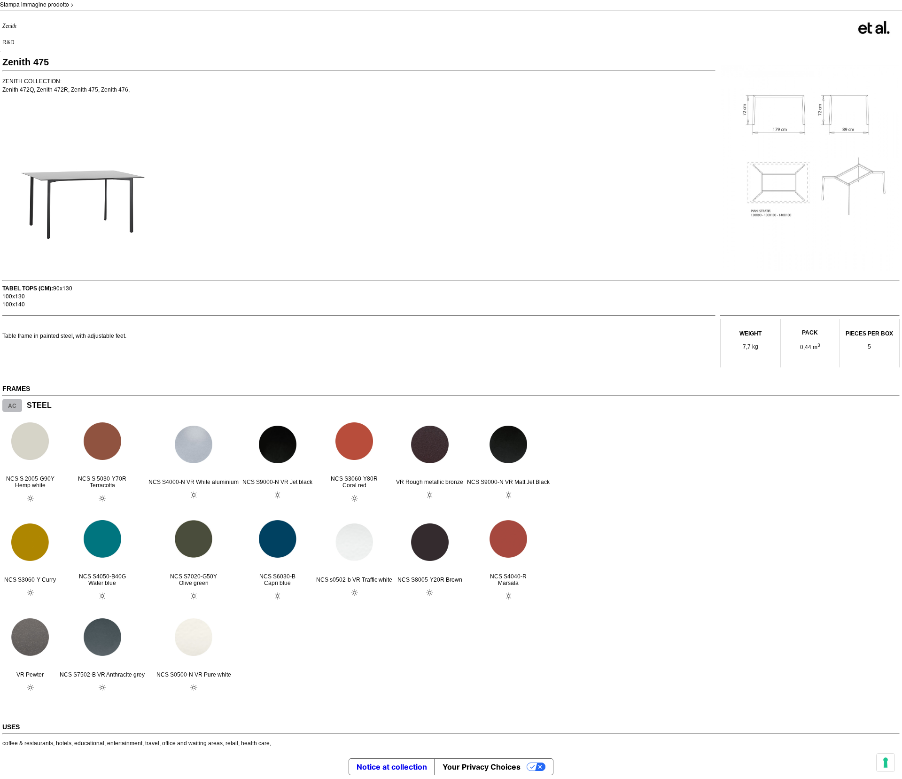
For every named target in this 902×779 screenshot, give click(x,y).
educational (89, 743)
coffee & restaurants (27, 743)
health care (255, 743)
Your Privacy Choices (482, 766)
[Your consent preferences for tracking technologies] (885, 762)
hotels (63, 743)
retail (232, 743)
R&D (8, 42)
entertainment (124, 743)
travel (152, 743)
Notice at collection (392, 766)
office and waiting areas (192, 743)
